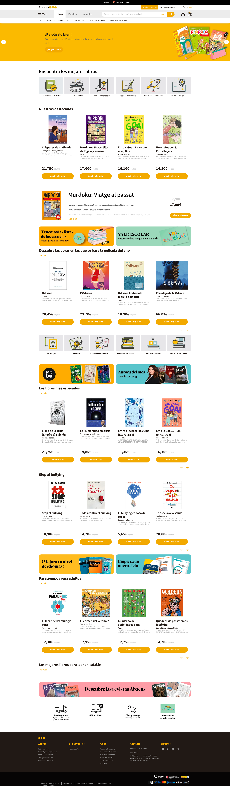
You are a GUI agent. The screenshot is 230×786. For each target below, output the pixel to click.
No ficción (51, 20)
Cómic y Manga (78, 20)
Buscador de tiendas (45, 755)
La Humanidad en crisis (95, 431)
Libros (60, 14)
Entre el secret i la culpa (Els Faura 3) (133, 433)
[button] (183, 14)
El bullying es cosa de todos (132, 515)
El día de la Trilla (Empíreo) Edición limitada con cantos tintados (55, 436)
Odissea (47, 293)
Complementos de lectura (117, 20)
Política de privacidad (107, 755)
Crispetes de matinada (56, 147)
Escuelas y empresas (149, 7)
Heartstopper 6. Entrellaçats (166, 149)
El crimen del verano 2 (94, 621)
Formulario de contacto (138, 749)
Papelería (72, 14)
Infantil (67, 20)
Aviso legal (103, 763)
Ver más (43, 255)
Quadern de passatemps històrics (172, 623)
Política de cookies (106, 757)
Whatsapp (134, 752)
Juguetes (87, 14)
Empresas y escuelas (45, 760)
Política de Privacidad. (142, 761)
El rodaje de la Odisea (170, 293)
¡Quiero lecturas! (55, 47)
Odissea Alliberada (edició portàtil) (130, 295)
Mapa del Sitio (68, 783)
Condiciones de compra (108, 752)
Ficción (42, 20)
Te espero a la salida (169, 513)
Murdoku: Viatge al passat (101, 195)
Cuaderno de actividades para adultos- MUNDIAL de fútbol (132, 626)
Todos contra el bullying (95, 513)
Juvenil (60, 20)
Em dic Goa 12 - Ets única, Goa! (168, 433)
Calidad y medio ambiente (47, 752)
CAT (187, 7)
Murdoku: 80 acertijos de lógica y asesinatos (94, 149)
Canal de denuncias (107, 760)
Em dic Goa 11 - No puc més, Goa (132, 149)
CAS (190, 7)
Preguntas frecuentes (107, 749)
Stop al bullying (52, 513)
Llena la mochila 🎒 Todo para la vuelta (115, 2)
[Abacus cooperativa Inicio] (48, 8)
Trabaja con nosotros (45, 757)
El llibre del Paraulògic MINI (56, 623)
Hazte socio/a (74, 749)
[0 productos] (190, 15)
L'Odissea (86, 293)
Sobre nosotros (43, 749)
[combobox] (127, 14)
